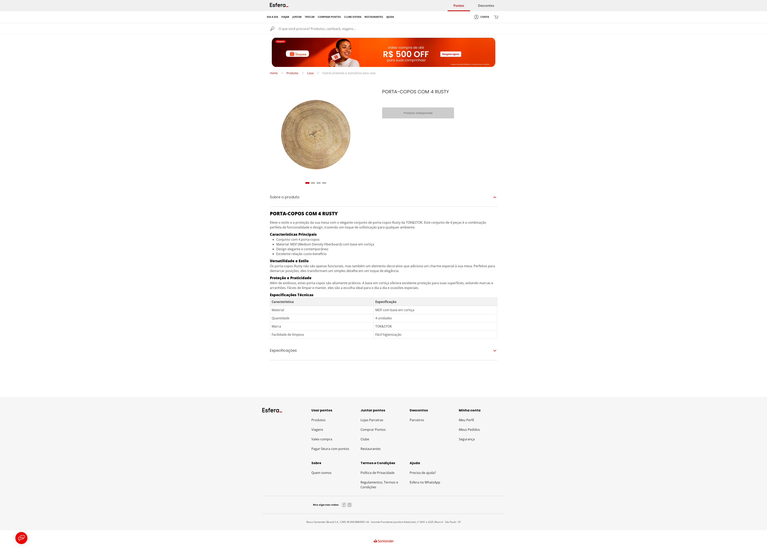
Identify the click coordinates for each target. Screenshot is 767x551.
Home (274, 73)
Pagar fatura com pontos (330, 449)
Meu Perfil (466, 420)
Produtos (292, 73)
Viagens (317, 429)
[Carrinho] (496, 17)
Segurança (467, 439)
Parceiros (417, 420)
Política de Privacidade (377, 473)
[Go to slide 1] (307, 183)
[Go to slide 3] (319, 183)
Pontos (458, 5)
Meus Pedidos (469, 429)
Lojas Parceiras (372, 420)
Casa (310, 73)
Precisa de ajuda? (423, 473)
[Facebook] (344, 504)
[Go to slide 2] (313, 183)
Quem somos (321, 473)
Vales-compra (321, 439)
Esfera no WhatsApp (425, 482)
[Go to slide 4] (324, 183)
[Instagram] (349, 504)
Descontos (486, 5)
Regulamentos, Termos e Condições (379, 484)
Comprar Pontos (373, 429)
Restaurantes (371, 449)
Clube (365, 439)
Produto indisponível (418, 113)
